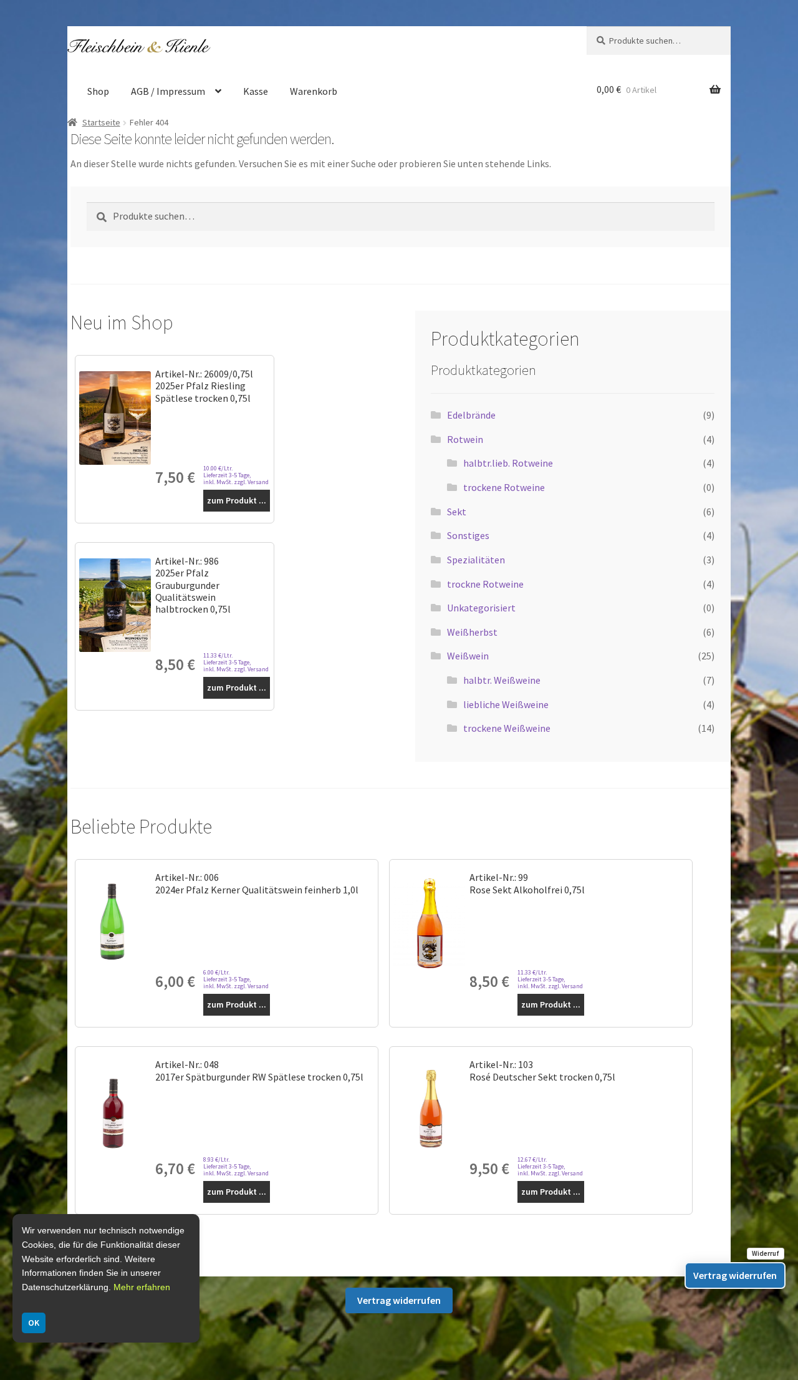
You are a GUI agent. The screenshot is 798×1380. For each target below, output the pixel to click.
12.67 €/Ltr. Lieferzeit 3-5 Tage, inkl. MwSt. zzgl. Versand (550, 1166)
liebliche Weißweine (506, 704)
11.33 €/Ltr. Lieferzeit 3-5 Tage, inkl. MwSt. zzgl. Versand (236, 662)
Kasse (255, 91)
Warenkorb (313, 91)
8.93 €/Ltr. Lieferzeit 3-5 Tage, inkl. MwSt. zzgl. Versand (236, 1166)
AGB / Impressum (168, 91)
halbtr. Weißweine (502, 680)
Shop (98, 91)
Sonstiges (468, 535)
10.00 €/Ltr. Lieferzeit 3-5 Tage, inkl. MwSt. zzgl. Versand (236, 475)
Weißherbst (472, 632)
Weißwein (468, 655)
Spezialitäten (476, 559)
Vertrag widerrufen (399, 1300)
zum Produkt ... (236, 500)
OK (33, 1322)
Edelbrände (471, 415)
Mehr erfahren (141, 1287)
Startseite (101, 122)
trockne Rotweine (485, 584)
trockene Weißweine (506, 728)
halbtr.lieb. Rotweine (508, 463)
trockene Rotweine (504, 487)
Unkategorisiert (481, 607)
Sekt (456, 511)
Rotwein (465, 439)
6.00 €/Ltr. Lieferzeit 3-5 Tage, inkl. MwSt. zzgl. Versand (236, 979)
